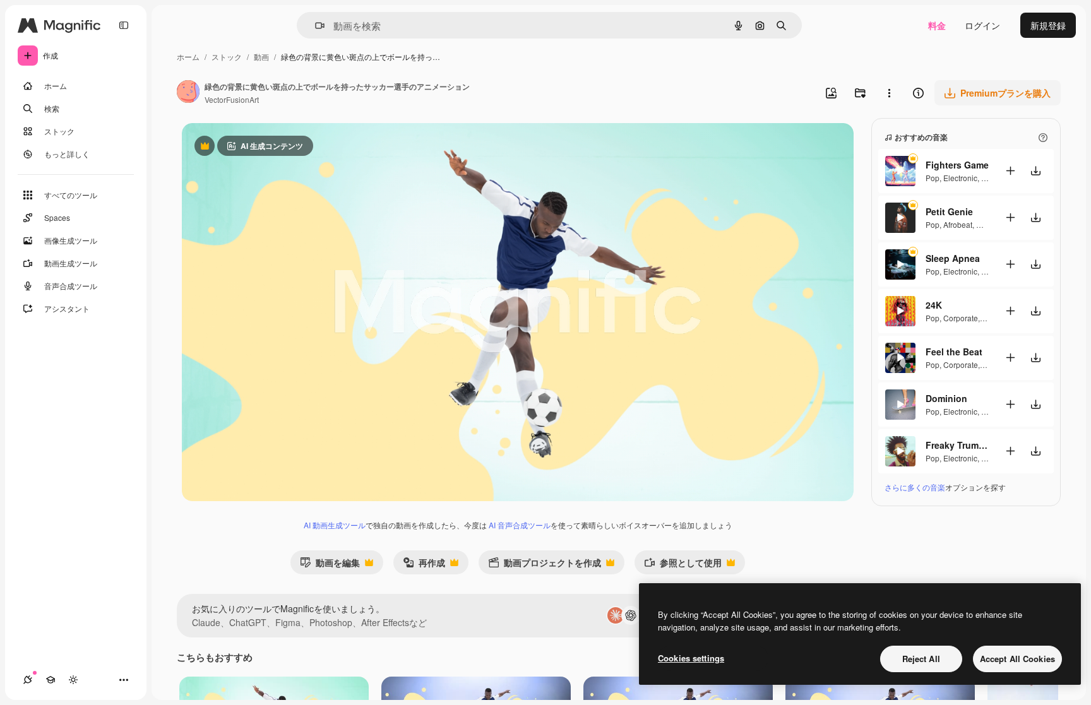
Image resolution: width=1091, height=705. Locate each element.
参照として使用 (683, 565)
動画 (261, 56)
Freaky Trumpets (957, 445)
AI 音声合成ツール (520, 524)
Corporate (960, 317)
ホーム (188, 56)
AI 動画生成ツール (335, 524)
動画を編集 (330, 565)
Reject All (921, 659)
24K (934, 305)
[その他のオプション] (889, 92)
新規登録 (1048, 25)
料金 (937, 25)
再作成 (424, 565)
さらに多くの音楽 (915, 487)
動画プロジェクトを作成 (544, 565)
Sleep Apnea (953, 258)
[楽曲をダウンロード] (1035, 171)
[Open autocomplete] (314, 25)
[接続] (28, 680)
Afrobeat (957, 224)
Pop (932, 177)
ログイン (982, 25)
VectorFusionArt (232, 99)
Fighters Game (957, 164)
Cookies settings (691, 658)
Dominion (946, 398)
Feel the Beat (954, 351)
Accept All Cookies (1017, 659)
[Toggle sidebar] (124, 25)
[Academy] (50, 680)
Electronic (960, 177)
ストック (227, 56)
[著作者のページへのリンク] (188, 92)
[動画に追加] (1010, 171)
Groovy (988, 224)
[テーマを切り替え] (73, 680)
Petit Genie (949, 211)
